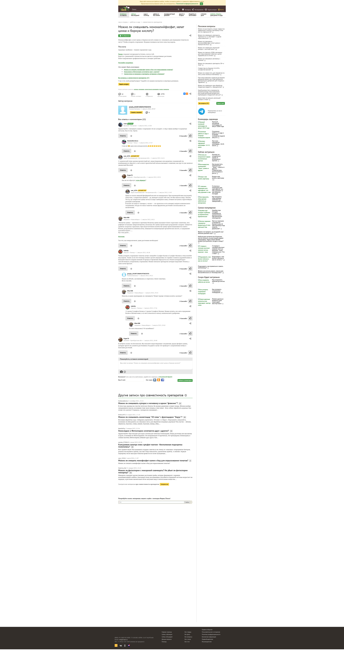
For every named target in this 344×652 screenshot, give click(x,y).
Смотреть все (164, 484)
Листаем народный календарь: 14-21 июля (218, 143)
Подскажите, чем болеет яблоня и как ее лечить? (218, 258)
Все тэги (187, 642)
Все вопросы (188, 637)
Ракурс (120, 54)
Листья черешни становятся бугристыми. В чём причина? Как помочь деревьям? (218, 224)
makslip (126, 250)
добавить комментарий (185, 380)
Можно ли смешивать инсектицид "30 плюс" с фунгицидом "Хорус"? (150, 417)
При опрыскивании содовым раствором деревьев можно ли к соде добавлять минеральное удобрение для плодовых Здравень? (211, 80)
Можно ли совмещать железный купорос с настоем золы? (208, 48)
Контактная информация (209, 637)
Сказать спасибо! (136, 112)
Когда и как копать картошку (218, 177)
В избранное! (126, 36)
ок (201, 4)
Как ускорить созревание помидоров (216, 291)
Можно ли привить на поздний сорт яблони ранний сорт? (211, 232)
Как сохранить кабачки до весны (218, 280)
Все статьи (188, 639)
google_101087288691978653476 (138, 273)
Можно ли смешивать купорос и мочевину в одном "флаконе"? (148, 403)
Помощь (164, 642)
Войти (222, 10)
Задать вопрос (124, 84)
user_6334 (127, 156)
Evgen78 (130, 175)
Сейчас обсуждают (167, 637)
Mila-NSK (126, 217)
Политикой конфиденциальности (187, 4)
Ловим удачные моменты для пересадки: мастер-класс (217, 301)
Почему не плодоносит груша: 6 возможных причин (216, 157)
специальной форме (165, 377)
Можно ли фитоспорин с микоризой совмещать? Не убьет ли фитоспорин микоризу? (153, 471)
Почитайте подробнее (125, 63)
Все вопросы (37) (204, 103)
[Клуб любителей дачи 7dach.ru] (125, 8)
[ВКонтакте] (184, 94)
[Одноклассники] (187, 94)
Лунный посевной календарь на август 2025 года (218, 124)
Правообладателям (207, 639)
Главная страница (167, 632)
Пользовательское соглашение (211, 632)
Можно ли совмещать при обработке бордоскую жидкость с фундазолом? (210, 86)
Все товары (188, 632)
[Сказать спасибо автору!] (190, 136)
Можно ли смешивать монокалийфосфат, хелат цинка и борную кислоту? (209, 43)
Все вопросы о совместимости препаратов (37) (133, 78)
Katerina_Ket (122, 468)
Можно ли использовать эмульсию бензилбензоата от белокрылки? (210, 271)
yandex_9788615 (123, 442)
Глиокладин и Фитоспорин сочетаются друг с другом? (141, 72)
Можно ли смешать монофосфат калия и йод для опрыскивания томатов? (148, 70)
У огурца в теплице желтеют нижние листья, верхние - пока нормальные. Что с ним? (218, 249)
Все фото (187, 634)
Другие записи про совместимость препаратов (150, 395)
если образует (140, 180)
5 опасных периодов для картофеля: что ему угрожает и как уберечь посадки (217, 189)
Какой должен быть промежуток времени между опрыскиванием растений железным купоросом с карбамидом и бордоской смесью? (209, 92)
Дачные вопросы (167, 639)
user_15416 (122, 458)
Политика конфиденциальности (211, 634)
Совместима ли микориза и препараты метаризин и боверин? (144, 74)
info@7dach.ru (123, 639)
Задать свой (220, 103)
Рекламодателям (207, 642)
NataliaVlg (121, 428)
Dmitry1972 (122, 415)
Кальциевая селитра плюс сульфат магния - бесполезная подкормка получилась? (150, 445)
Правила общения (207, 629)
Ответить (123, 136)
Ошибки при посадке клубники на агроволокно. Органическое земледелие (217, 214)
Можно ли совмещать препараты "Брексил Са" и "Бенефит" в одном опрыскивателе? (209, 36)
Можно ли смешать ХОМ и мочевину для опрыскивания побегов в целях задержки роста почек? (210, 54)
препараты (141, 89)
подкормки (166, 89)
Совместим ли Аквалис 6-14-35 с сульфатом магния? (209, 69)
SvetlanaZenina (123, 401)
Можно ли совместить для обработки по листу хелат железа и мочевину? (211, 73)
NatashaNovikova (132, 141)
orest (125, 123)
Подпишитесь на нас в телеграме (215, 111)
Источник (121, 237)
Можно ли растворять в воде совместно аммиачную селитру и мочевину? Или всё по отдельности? (211, 30)
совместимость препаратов (152, 89)
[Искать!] (178, 9)
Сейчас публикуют (167, 634)
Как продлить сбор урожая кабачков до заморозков (217, 199)
